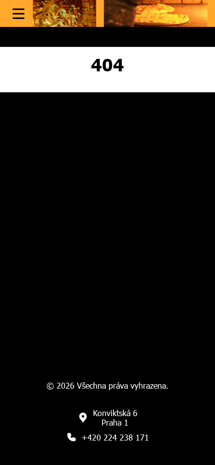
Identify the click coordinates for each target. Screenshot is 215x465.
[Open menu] (19, 13)
